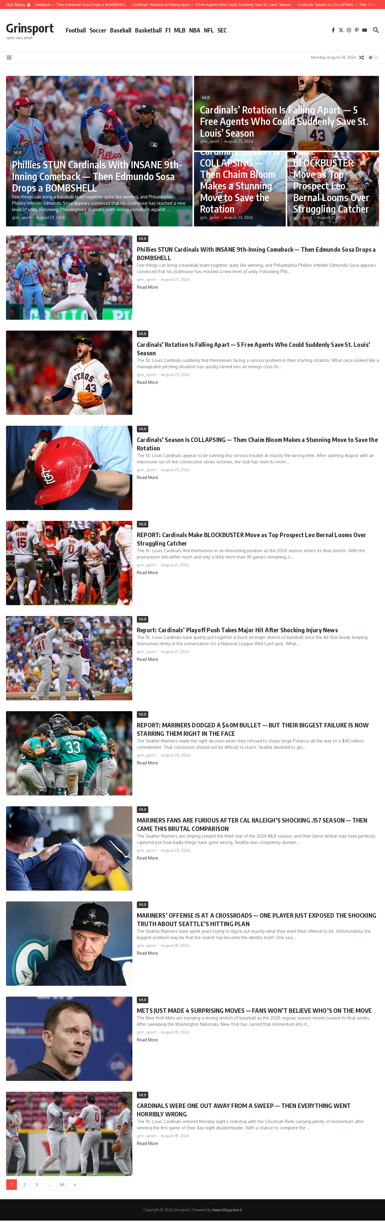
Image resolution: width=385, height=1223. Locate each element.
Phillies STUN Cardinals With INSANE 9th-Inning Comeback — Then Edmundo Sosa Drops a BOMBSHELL (97, 176)
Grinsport (30, 27)
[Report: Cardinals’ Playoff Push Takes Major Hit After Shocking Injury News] (69, 658)
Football (76, 30)
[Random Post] (361, 57)
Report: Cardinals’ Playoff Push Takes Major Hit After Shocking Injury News (237, 629)
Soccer (98, 30)
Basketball (148, 30)
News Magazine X (227, 1210)
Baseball (120, 30)
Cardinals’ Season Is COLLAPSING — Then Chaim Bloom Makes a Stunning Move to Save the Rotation (240, 180)
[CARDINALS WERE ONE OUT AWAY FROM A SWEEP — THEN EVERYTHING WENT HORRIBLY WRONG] (69, 1134)
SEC (222, 30)
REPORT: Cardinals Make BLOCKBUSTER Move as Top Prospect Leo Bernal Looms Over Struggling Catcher (331, 174)
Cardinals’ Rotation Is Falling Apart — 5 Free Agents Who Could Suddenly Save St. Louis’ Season (284, 121)
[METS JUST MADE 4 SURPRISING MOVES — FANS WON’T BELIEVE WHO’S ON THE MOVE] (69, 1039)
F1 (168, 30)
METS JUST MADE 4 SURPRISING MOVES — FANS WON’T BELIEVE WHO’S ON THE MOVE (254, 1010)
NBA (194, 30)
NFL (209, 30)
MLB (180, 30)
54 (62, 1184)
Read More (147, 287)
